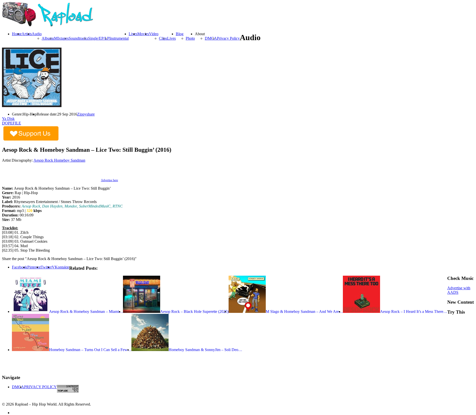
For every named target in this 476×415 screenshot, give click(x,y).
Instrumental (119, 38)
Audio (37, 34)
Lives (171, 38)
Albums (48, 38)
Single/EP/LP (98, 38)
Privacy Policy (228, 38)
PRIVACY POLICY (40, 387)
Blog (179, 34)
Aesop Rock (43, 160)
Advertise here (109, 180)
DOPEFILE (11, 123)
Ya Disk (8, 119)
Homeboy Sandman (69, 160)
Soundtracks (78, 38)
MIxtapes (61, 38)
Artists (27, 34)
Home (17, 34)
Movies (143, 34)
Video (153, 34)
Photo (190, 38)
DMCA (211, 38)
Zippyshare (86, 114)
